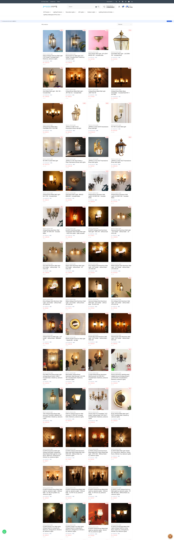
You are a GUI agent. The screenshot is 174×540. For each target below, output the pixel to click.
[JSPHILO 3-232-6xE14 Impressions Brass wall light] (98, 120)
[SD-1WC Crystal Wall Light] (121, 120)
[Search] (98, 6)
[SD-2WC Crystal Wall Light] (52, 154)
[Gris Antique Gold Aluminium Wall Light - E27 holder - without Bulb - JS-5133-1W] (121, 294)
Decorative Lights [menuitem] (70, 12)
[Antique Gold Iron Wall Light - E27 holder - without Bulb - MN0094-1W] (52, 330)
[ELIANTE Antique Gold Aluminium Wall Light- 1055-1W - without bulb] (98, 223)
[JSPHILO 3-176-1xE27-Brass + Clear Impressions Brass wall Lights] (75, 154)
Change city (169, 21)
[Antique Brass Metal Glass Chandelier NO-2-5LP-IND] (52, 120)
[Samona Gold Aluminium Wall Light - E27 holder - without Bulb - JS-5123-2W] (121, 223)
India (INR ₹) (109, 1)
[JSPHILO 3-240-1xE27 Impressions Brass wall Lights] (121, 154)
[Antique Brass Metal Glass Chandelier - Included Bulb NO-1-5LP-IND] (121, 84)
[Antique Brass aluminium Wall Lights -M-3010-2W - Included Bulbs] (52, 223)
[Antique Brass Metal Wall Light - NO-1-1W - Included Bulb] (52, 188)
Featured (120, 24)
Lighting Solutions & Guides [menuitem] (105, 12)
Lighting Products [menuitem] (57, 12)
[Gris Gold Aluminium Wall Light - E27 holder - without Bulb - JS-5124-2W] (52, 259)
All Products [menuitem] (46, 12)
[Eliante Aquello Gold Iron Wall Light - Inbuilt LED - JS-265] (75, 332)
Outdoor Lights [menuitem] (91, 12)
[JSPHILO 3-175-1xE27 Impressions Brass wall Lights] (98, 154)
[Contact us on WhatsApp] (4, 531)
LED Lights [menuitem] (81, 12)
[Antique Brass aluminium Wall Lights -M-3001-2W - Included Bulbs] (98, 188)
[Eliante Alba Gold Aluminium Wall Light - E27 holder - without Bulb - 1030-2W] (98, 330)
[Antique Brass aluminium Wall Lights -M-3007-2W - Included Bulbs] (121, 188)
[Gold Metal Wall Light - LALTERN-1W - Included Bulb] (121, 47)
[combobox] (84, 6)
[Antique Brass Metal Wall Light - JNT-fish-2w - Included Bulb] (75, 84)
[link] (44, 1)
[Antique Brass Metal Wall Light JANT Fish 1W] (98, 84)
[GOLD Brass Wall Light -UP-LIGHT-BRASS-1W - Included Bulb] (98, 47)
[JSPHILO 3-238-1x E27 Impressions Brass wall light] (75, 120)
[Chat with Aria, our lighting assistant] (170, 536)
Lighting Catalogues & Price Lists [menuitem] (51, 14)
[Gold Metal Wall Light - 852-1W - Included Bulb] (52, 84)
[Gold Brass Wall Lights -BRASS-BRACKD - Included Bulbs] (75, 188)
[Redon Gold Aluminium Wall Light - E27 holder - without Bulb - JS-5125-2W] (75, 259)
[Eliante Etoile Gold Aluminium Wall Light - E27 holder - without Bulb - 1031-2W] (121, 330)
